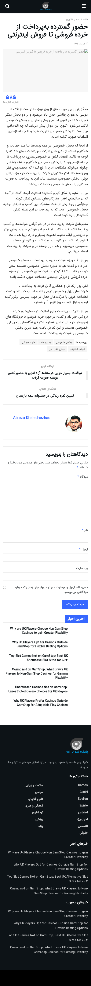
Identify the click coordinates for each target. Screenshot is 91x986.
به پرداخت (45, 342)
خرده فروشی (28, 342)
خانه (85, 19)
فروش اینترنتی (77, 349)
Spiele (84, 805)
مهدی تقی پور (57, 349)
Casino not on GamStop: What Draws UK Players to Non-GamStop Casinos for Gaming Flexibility (37, 673)
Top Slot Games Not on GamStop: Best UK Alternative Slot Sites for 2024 (38, 658)
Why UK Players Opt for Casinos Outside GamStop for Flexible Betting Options (40, 644)
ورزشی (39, 819)
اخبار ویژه (82, 819)
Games (83, 785)
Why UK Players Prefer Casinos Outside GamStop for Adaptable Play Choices (41, 702)
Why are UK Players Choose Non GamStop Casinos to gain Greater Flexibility (39, 630)
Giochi (84, 792)
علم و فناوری (73, 19)
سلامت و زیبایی (34, 785)
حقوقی (84, 832)
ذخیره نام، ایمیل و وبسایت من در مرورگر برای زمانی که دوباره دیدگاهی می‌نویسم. (51, 589)
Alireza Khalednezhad (31, 418)
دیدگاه (82, 476)
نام (84, 530)
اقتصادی (83, 826)
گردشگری (37, 812)
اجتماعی (83, 812)
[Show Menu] (84, 6)
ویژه (41, 826)
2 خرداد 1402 (80, 43)
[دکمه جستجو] (7, 6)
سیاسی (39, 792)
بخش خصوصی (64, 342)
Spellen (83, 799)
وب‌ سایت (82, 568)
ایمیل (83, 549)
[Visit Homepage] (45, 6)
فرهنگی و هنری (34, 805)
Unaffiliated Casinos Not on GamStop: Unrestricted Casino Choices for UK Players (38, 689)
